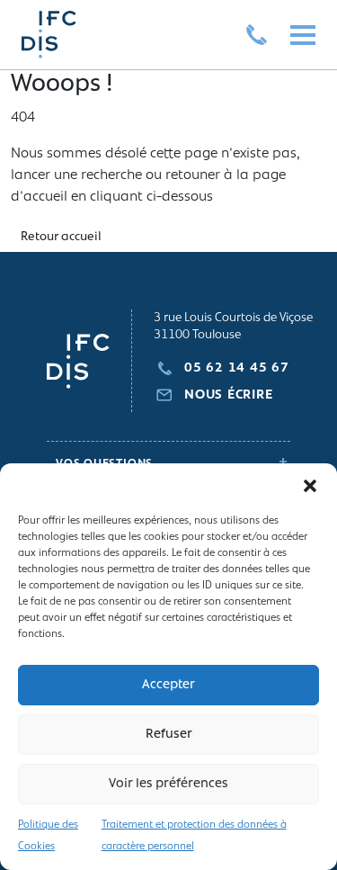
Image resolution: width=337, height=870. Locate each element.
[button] (310, 486)
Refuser (169, 734)
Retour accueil (61, 237)
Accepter (168, 685)
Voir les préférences (168, 784)
